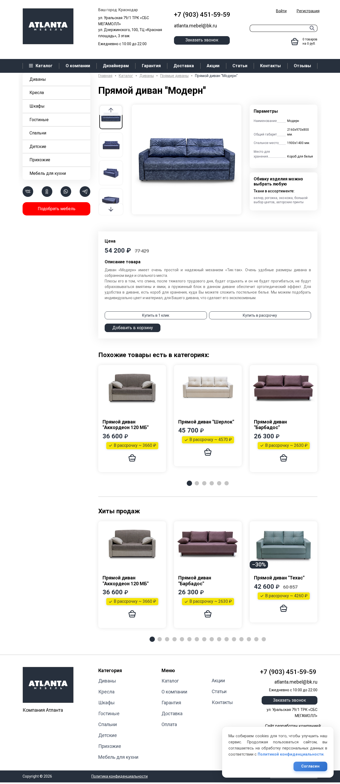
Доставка (172, 713)
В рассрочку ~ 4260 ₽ (286, 595)
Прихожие (39, 159)
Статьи (219, 691)
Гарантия (171, 702)
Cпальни (37, 132)
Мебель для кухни (47, 173)
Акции (218, 680)
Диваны (37, 79)
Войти (281, 11)
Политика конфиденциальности (119, 776)
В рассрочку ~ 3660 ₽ (135, 445)
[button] (111, 209)
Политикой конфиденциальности (291, 754)
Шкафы (37, 106)
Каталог (170, 681)
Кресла (36, 92)
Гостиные (39, 119)
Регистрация (308, 11)
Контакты (222, 702)
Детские (37, 146)
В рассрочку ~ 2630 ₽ (286, 445)
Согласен (310, 766)
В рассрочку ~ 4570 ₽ (210, 439)
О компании (174, 691)
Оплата (169, 724)
